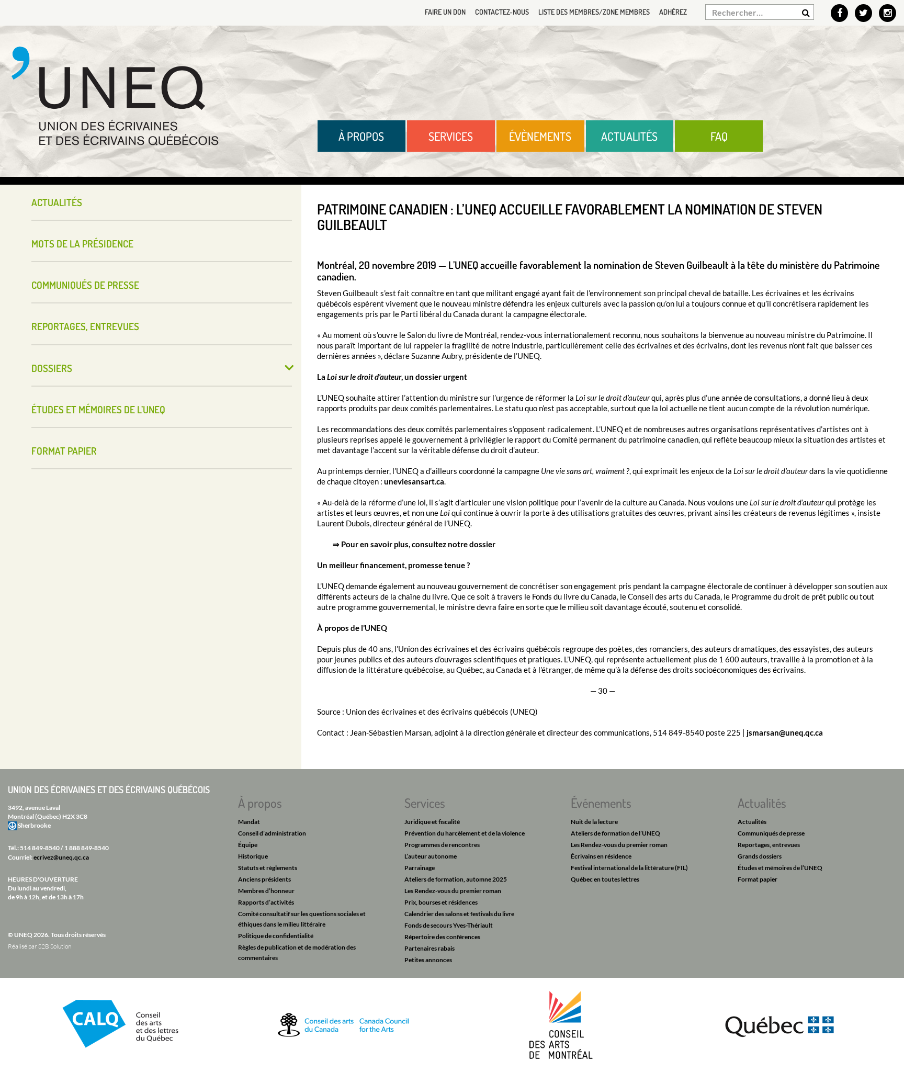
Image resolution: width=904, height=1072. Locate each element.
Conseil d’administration (272, 833)
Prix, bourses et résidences (441, 902)
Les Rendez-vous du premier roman (452, 891)
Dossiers (51, 368)
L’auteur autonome (430, 856)
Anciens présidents (264, 879)
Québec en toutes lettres (605, 879)
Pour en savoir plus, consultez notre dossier (418, 544)
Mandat (249, 822)
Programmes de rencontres (442, 845)
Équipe (247, 845)
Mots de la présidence (82, 243)
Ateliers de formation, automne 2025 (455, 879)
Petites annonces (428, 960)
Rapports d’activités (266, 902)
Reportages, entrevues (85, 326)
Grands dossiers (760, 856)
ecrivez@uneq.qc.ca (61, 857)
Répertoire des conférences (442, 937)
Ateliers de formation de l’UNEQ (615, 833)
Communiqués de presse (85, 284)
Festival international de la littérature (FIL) (629, 868)
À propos (361, 136)
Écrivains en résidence (601, 856)
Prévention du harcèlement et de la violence (464, 833)
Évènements (540, 136)
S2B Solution (54, 946)
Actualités (629, 136)
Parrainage (419, 868)
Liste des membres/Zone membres (594, 11)
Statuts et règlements (267, 868)
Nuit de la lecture (594, 822)
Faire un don (445, 11)
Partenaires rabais (429, 948)
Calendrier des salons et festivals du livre (459, 914)
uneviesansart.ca (414, 481)
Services (450, 136)
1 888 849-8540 (86, 848)
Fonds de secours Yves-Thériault (448, 925)
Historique (253, 856)
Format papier (64, 450)
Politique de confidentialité (275, 936)
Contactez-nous (502, 11)
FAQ (719, 136)
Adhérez (673, 11)
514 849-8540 (40, 848)
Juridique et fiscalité (432, 822)
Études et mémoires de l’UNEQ (98, 409)
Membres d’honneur (266, 891)
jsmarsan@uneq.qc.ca (785, 732)
